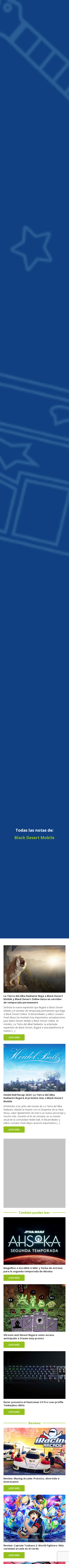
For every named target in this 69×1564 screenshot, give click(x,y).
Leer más (14, 1037)
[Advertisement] (34, 1173)
